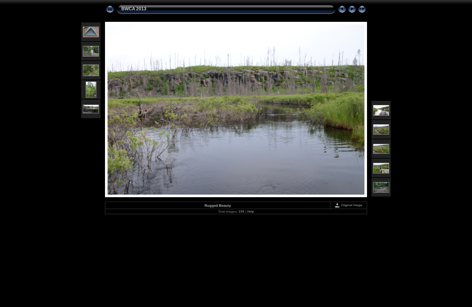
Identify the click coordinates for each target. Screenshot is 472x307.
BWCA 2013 (133, 8)
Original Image (351, 205)
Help (250, 211)
